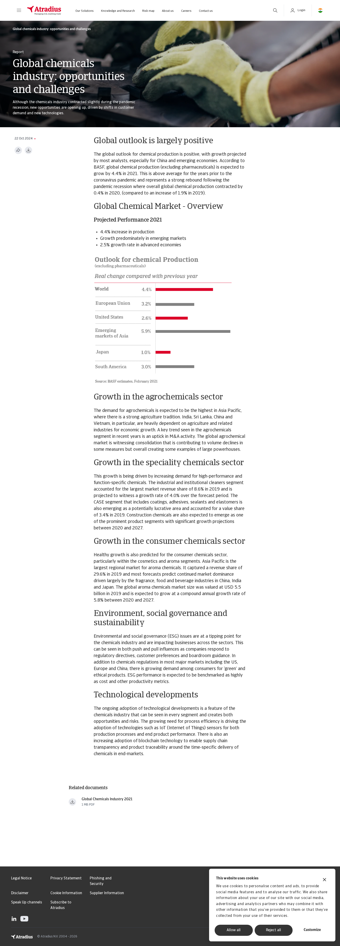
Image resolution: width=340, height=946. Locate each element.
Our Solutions (84, 10)
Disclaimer (19, 893)
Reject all (273, 930)
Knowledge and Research (118, 10)
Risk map (148, 10)
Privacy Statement (66, 878)
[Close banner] (324, 880)
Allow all (234, 930)
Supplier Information (107, 893)
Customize (312, 930)
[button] (19, 10)
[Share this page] (18, 150)
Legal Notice (21, 878)
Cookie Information (66, 893)
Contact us (206, 10)
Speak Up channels (26, 902)
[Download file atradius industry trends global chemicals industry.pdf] (72, 802)
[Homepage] (44, 10)
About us (168, 10)
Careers (186, 10)
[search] (275, 10)
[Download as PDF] (28, 150)
